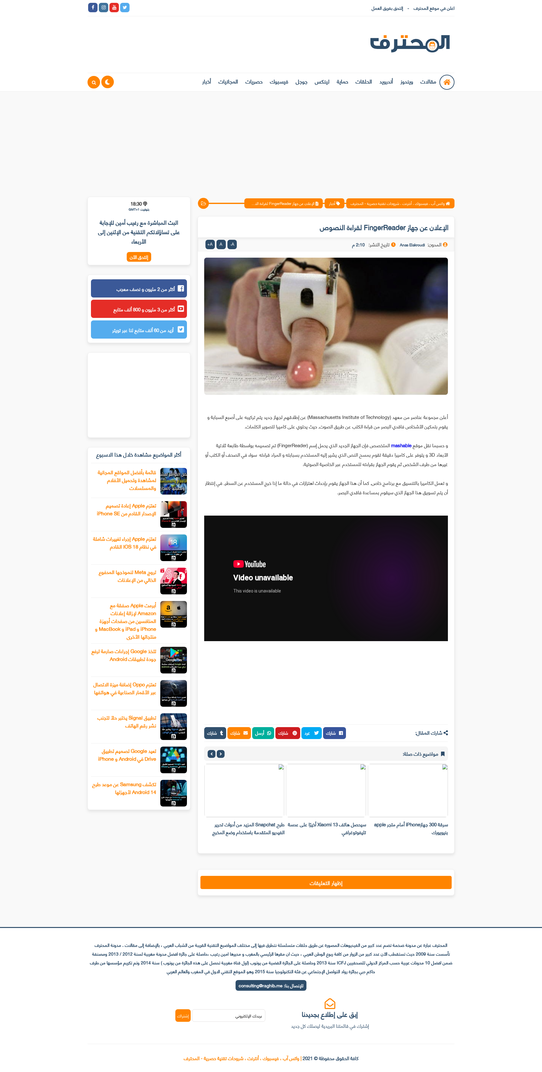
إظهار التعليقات (326, 882)
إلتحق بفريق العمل (387, 8)
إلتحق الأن (139, 257)
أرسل (259, 732)
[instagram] (103, 7)
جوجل (301, 81)
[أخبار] (199, 7)
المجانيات (228, 81)
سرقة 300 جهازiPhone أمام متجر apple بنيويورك (411, 828)
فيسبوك (279, 81)
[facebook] (93, 7)
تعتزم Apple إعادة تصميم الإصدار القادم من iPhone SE (126, 509)
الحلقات (364, 81)
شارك (331, 732)
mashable (401, 445)
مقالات (428, 81)
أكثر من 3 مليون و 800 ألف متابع (144, 309)
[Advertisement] (271, 140)
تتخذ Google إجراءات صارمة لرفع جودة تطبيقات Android (124, 654)
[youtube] (114, 7)
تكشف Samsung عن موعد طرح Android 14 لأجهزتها (124, 787)
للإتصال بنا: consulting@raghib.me (271, 985)
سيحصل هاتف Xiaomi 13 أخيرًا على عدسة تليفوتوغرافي (327, 828)
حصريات (254, 81)
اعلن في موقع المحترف (434, 8)
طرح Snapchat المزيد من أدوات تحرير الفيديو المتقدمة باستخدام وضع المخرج (248, 828)
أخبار (206, 81)
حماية (342, 81)
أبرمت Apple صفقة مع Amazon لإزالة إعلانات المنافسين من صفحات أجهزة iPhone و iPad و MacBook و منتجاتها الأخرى (125, 620)
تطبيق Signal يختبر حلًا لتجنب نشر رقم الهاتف (127, 721)
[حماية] (135, 7)
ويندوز (407, 81)
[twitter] (125, 7)
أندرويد (386, 81)
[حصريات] (178, 7)
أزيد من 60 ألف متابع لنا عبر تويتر (143, 329)
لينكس (322, 81)
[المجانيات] (189, 7)
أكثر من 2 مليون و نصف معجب (146, 288)
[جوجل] (157, 7)
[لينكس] (146, 7)
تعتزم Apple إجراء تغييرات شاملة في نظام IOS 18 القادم (124, 542)
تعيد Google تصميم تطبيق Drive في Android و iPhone (127, 754)
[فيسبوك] (167, 7)
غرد (308, 732)
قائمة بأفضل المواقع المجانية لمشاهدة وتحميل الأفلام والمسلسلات (127, 479)
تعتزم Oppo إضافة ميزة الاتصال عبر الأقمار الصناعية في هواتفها (124, 687)
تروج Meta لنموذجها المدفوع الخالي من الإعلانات (127, 575)
